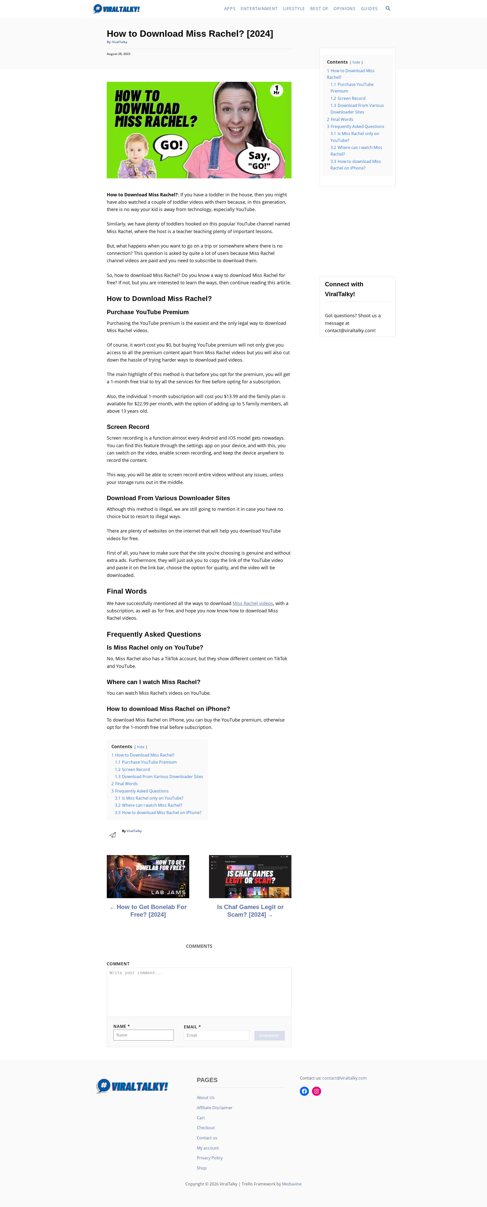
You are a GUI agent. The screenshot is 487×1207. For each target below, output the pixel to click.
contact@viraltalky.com (344, 1078)
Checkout (206, 1127)
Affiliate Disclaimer (215, 1107)
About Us (206, 1097)
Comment (118, 964)
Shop (202, 1168)
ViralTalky (119, 42)
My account (208, 1148)
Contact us (207, 1138)
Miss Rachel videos (253, 603)
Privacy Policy (210, 1158)
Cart (201, 1118)
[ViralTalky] (137, 9)
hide (141, 746)
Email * (192, 1027)
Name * (121, 1026)
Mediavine (292, 1184)
